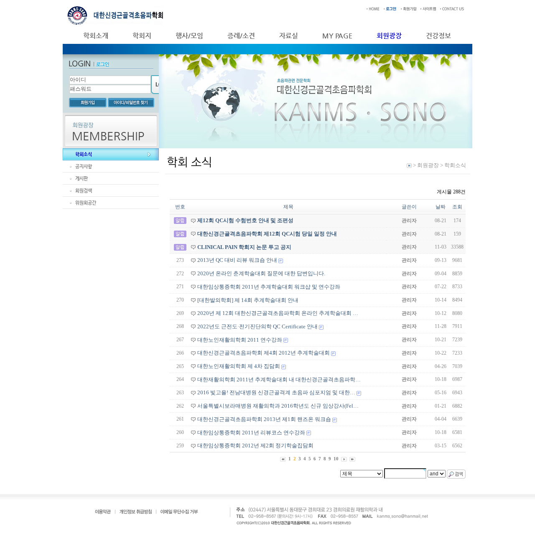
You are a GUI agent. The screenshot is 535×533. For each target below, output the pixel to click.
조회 (457, 207)
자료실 (288, 36)
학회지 (141, 36)
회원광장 (389, 36)
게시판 (81, 178)
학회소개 (95, 36)
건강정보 (438, 36)
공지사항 (83, 166)
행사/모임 (189, 36)
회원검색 (83, 190)
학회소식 (83, 154)
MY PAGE (337, 36)
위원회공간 (85, 203)
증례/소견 (241, 36)
